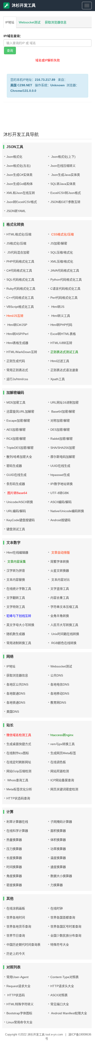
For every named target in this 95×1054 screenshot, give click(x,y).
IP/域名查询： (13, 36)
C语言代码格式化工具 (65, 288)
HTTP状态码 (15, 995)
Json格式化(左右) (18, 165)
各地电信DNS (59, 684)
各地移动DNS (59, 693)
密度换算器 (14, 885)
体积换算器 (58, 840)
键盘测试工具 (15, 529)
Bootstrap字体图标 (19, 1013)
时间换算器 (14, 867)
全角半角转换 (59, 616)
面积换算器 (58, 830)
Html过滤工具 (59, 361)
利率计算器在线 (17, 821)
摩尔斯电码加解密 (62, 456)
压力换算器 (14, 849)
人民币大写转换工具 (64, 625)
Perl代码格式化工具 (64, 297)
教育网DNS (58, 702)
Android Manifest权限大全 (68, 1013)
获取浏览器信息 (55, 22)
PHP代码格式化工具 (20, 261)
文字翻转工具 (15, 597)
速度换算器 (58, 867)
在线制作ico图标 (17, 753)
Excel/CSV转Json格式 (65, 193)
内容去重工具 (59, 597)
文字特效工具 (15, 607)
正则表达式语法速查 (64, 370)
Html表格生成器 (17, 343)
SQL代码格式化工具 (20, 279)
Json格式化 (14, 156)
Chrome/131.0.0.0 (23, 90)
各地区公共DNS (17, 684)
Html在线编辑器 (17, 552)
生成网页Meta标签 (63, 753)
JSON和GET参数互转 (65, 202)
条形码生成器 (15, 484)
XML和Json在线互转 (20, 193)
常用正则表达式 (17, 370)
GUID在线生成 (16, 475)
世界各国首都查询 (62, 917)
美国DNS (12, 711)
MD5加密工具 (15, 402)
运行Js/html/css (17, 379)
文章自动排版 (60, 552)
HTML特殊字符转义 (20, 1004)
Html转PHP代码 (61, 325)
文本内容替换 (15, 579)
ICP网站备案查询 (62, 780)
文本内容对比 (60, 579)
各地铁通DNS (15, 702)
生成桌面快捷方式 (18, 744)
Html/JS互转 (14, 316)
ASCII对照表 (59, 995)
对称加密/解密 (60, 420)
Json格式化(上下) (63, 156)
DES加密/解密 (60, 429)
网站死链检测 (59, 771)
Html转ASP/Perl (17, 334)
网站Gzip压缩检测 (18, 771)
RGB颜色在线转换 (63, 643)
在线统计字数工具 (18, 588)
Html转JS (57, 306)
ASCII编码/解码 (61, 502)
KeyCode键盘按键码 (20, 520)
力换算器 (56, 885)
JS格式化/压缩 (16, 243)
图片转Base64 (16, 493)
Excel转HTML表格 (63, 334)
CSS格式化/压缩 (62, 234)
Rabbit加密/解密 (61, 438)
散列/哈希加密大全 (19, 456)
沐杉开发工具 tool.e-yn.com (45, 1034)
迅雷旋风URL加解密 (20, 411)
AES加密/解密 (16, 429)
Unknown (57, 85)
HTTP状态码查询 (18, 798)
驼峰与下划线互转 (18, 616)
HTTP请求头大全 (62, 986)
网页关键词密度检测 (64, 789)
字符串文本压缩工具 (64, 607)
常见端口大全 (59, 1004)
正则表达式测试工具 (64, 352)
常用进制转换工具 (18, 643)
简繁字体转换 (59, 561)
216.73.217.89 (45, 79)
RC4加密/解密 (16, 438)
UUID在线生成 (60, 466)
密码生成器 (14, 466)
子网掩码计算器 (61, 821)
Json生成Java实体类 (65, 175)
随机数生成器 (15, 634)
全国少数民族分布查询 (65, 935)
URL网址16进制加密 (64, 402)
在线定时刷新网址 (18, 762)
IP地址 (9, 22)
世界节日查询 (15, 935)
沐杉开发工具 (24, 5)
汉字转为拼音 (15, 570)
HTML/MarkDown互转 (21, 352)
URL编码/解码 (16, 511)
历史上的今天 (15, 953)
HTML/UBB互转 (61, 343)
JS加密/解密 (58, 243)
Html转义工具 (60, 316)
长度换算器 (14, 858)
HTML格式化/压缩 (18, 234)
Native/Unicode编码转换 (67, 511)
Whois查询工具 (17, 780)
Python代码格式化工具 (66, 279)
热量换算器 (14, 840)
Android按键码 (60, 520)
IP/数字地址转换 (61, 484)
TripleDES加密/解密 (20, 447)
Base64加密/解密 (62, 411)
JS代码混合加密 (17, 252)
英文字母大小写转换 (20, 625)
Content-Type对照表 (64, 977)
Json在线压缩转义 (63, 165)
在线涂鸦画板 (15, 908)
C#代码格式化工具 (19, 270)
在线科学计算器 (17, 830)
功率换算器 (58, 849)
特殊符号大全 (59, 944)
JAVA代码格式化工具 (64, 270)
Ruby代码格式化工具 (20, 288)
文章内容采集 (16, 561)
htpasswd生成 (60, 475)
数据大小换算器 (61, 876)
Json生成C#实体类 (19, 175)
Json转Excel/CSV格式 (21, 202)
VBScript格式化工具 (20, 306)
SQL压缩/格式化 (61, 252)
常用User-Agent (17, 977)
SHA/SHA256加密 (62, 447)
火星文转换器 (59, 570)
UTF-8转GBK (59, 493)
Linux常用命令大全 (19, 1022)
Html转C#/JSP (16, 325)
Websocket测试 (29, 22)
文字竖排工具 (59, 588)
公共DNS (56, 675)
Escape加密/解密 (18, 420)
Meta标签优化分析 (19, 789)
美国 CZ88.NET (21, 85)
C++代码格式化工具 (20, 297)
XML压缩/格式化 (61, 261)
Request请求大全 (18, 986)
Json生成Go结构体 (19, 184)
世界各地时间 (15, 917)
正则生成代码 (15, 361)
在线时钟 (56, 908)
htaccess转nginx (61, 735)
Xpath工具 (57, 379)
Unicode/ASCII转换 (19, 502)
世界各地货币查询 (18, 926)
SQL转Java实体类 (63, 184)
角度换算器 (14, 876)
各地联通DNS (15, 693)
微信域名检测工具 (18, 735)
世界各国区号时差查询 (65, 926)
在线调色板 (58, 762)
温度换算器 (58, 858)
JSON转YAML (16, 211)
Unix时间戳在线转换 (64, 634)
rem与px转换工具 (62, 744)
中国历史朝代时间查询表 (23, 944)
